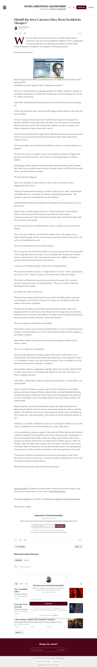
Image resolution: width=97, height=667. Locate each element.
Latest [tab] (21, 584)
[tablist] (22, 560)
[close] (66, 577)
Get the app (56, 661)
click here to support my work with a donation (63, 499)
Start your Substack (44, 661)
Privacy (49, 658)
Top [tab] (16, 584)
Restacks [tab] (26, 560)
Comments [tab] (18, 560)
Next (77, 547)
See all (18, 632)
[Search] (69, 7)
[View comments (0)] (20, 33)
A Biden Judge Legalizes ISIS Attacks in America (34, 619)
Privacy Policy (63, 610)
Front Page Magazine (57, 491)
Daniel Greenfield (24, 27)
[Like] (16, 33)
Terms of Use (57, 608)
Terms (53, 658)
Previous (21, 547)
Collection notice (60, 658)
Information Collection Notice (48, 610)
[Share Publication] (74, 7)
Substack (40, 665)
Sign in (91, 7)
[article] (48, 623)
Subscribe (81, 7)
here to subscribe (24, 499)
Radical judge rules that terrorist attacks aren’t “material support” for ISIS (37, 622)
